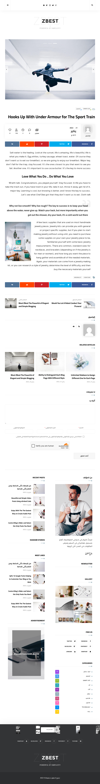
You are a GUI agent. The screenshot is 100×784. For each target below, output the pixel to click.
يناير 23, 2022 (30, 381)
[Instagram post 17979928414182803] (98, 728)
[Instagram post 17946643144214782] (38, 728)
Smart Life (86, 108)
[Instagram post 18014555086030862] (18, 728)
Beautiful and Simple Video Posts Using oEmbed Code (21, 499)
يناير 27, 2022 (91, 381)
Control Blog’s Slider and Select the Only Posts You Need (19, 524)
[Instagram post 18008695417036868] (38, 732)
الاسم (81, 428)
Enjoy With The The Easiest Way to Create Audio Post (21, 512)
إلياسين (91, 317)
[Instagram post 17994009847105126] (78, 732)
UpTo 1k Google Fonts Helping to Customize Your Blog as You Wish (20, 579)
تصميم (78, 108)
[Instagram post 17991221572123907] (18, 732)
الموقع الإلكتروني (19, 428)
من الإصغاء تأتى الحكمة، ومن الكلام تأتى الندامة (19, 487)
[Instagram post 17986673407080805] (78, 728)
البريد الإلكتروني (50, 428)
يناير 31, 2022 (60, 381)
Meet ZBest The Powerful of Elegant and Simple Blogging (22, 376)
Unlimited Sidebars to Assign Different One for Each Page (83, 376)
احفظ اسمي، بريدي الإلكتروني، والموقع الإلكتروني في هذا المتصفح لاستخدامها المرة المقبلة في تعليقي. (49, 436)
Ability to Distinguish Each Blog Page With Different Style (52, 376)
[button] (55, 43)
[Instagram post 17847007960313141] (98, 732)
